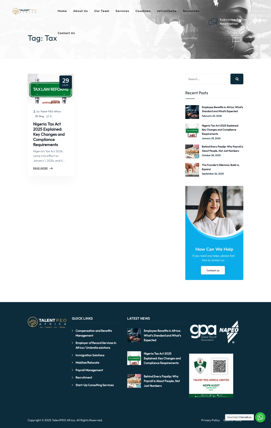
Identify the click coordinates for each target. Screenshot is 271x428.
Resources (191, 11)
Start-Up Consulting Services (95, 385)
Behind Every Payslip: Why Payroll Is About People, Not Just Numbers (222, 148)
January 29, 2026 (211, 138)
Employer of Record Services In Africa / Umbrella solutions (96, 345)
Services (122, 11)
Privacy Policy (210, 420)
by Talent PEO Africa (48, 111)
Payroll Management (89, 370)
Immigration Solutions (90, 355)
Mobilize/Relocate (87, 362)
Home (62, 11)
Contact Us (66, 33)
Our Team (101, 11)
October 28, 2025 (211, 155)
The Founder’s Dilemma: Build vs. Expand (221, 167)
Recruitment (84, 377)
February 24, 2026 (212, 115)
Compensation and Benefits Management (94, 333)
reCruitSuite (167, 11)
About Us (80, 11)
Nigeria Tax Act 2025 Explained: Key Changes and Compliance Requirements (49, 134)
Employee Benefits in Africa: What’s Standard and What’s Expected (222, 109)
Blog (41, 116)
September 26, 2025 (213, 173)
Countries (143, 11)
